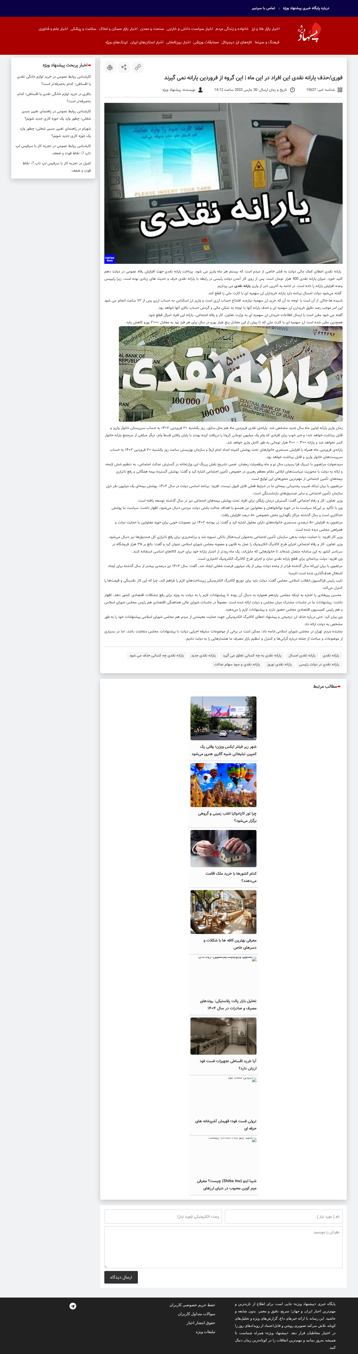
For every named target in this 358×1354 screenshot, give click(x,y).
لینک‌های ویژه (116, 42)
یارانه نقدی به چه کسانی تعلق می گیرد (252, 655)
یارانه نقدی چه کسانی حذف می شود (156, 655)
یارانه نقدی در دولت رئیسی (319, 664)
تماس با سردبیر (263, 8)
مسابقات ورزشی (206, 42)
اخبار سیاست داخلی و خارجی (190, 29)
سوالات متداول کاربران (196, 1314)
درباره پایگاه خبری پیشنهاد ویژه (306, 8)
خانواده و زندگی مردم (232, 29)
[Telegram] (72, 1306)
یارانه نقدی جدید (203, 655)
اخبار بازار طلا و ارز (265, 29)
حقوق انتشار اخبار (201, 1322)
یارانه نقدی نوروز (279, 664)
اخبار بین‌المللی (178, 42)
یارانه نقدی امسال (302, 655)
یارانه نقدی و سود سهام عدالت (237, 664)
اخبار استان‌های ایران (146, 42)
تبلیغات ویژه (205, 1331)
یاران (192, 279)
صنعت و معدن (152, 29)
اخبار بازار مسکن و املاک (118, 29)
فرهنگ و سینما (267, 42)
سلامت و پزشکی (83, 29)
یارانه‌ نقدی (308, 279)
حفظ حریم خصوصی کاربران (192, 1305)
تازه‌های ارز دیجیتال (237, 42)
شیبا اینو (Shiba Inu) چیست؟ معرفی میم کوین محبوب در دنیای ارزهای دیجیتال (226, 1188)
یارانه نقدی (333, 271)
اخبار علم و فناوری (53, 29)
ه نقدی (184, 279)
